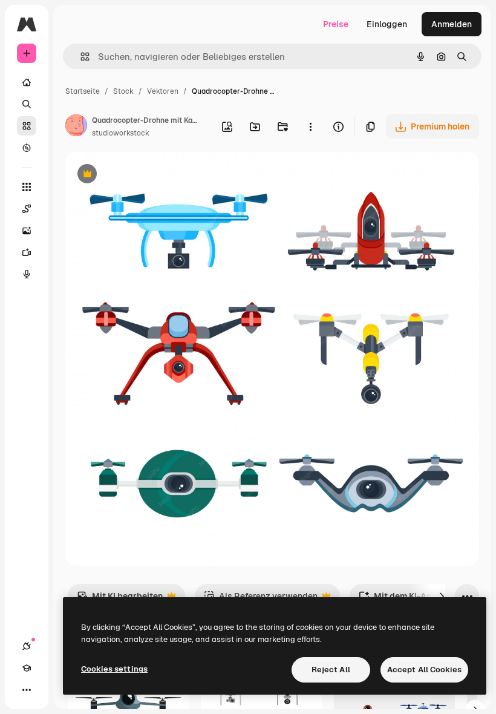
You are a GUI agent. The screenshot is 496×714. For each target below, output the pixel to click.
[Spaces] (26, 208)
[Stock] (26, 126)
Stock (123, 91)
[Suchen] (26, 104)
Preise (335, 24)
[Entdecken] (26, 147)
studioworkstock (120, 133)
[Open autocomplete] (80, 56)
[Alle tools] (26, 187)
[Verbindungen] (26, 646)
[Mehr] (26, 689)
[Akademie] (26, 668)
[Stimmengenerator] (26, 274)
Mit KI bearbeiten (120, 599)
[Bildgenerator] (26, 230)
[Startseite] (26, 82)
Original (143, 175)
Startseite (82, 91)
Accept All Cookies (424, 669)
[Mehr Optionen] (310, 126)
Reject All (331, 669)
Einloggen (387, 24)
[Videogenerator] (26, 252)
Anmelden (451, 24)
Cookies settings (114, 669)
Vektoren (162, 91)
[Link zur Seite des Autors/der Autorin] (76, 127)
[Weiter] (441, 596)
